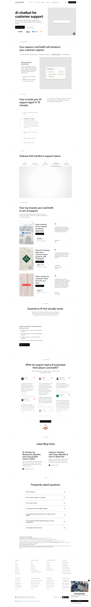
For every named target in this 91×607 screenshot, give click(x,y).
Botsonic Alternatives (50, 585)
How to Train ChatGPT (34, 570)
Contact (16, 563)
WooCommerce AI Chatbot (67, 573)
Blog (31, 562)
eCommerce (49, 567)
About (16, 562)
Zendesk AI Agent (65, 562)
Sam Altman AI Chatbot (66, 570)
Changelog (17, 568)
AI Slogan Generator (18, 586)
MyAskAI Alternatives (50, 580)
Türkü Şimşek (27, 468)
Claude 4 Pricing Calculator (35, 583)
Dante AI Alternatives (50, 581)
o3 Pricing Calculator (34, 585)
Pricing (42, 2)
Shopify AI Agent (65, 563)
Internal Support (49, 568)
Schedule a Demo (55, 2)
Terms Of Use (33, 567)
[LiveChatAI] (54, 597)
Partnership (17, 570)
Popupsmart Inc (30, 601)
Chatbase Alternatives (50, 583)
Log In (66, 2)
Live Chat (48, 563)
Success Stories (17, 573)
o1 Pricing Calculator (34, 586)
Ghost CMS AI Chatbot (66, 568)
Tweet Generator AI (18, 583)
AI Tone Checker (18, 580)
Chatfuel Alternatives (50, 586)
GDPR (32, 563)
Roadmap (16, 567)
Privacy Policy (33, 568)
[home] (19, 3)
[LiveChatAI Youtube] (58, 597)
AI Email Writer (17, 581)
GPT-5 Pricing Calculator (35, 581)
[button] (31, 3)
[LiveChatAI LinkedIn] (61, 597)
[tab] (24, 54)
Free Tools (32, 565)
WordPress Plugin (65, 565)
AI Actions (48, 562)
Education (48, 565)
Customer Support (50, 570)
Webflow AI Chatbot (65, 567)
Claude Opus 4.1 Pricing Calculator (37, 580)
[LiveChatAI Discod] (56, 597)
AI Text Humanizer (18, 585)
